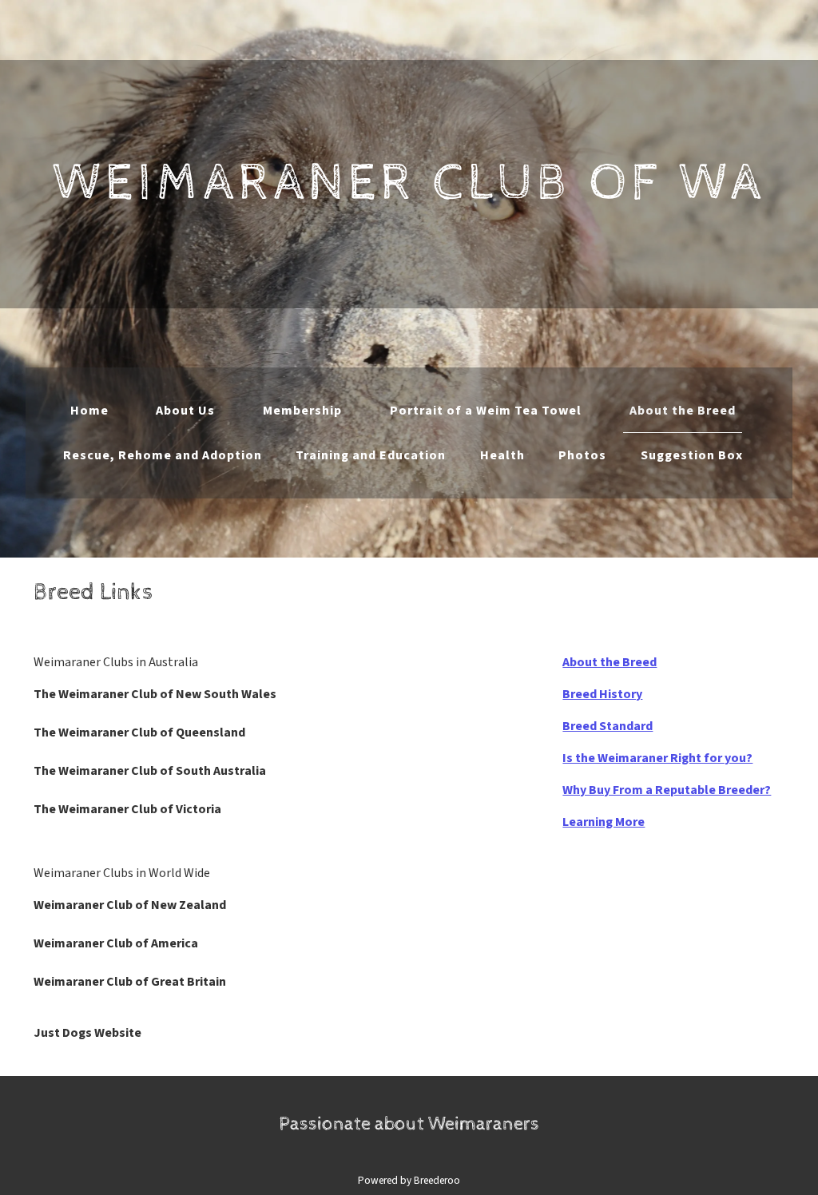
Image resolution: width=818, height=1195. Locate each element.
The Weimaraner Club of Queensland (139, 732)
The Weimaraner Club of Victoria (127, 809)
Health (502, 455)
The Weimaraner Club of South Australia (150, 771)
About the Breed (682, 410)
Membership (302, 410)
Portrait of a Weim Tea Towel (486, 410)
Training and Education (371, 455)
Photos (582, 455)
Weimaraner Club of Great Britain (130, 982)
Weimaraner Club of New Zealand (130, 905)
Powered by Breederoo (409, 1180)
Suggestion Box (692, 455)
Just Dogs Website (87, 1033)
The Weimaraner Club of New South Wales (155, 694)
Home (89, 410)
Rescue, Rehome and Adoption (162, 455)
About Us (185, 410)
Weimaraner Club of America (116, 943)
